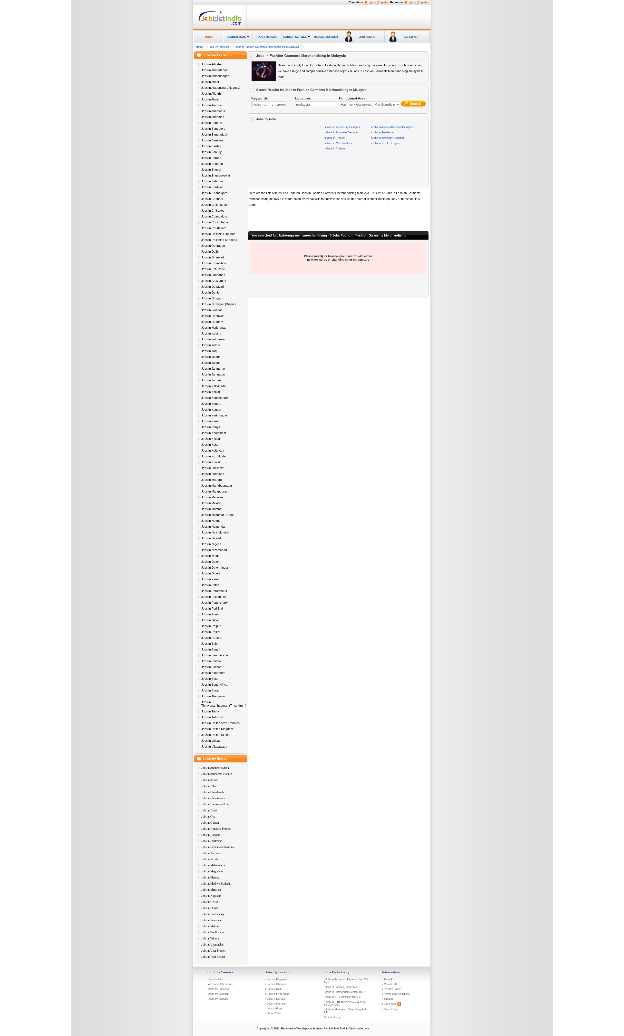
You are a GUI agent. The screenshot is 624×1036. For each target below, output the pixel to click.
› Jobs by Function (218, 988)
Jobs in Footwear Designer (343, 132)
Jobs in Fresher (336, 137)
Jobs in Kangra (211, 403)
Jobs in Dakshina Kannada (219, 240)
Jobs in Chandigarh (214, 193)
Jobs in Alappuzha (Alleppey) (220, 87)
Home (209, 36)
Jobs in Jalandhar (213, 368)
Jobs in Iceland (211, 333)
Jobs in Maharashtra (213, 865)
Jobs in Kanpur (211, 409)
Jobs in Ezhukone (213, 269)
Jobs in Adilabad (212, 64)
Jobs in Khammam (213, 433)
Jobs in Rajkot (210, 632)
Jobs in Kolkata (211, 439)
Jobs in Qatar (210, 620)
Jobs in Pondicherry (214, 602)
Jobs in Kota (209, 444)
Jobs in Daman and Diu (215, 804)
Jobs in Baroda (211, 158)
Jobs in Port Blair (212, 608)
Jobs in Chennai (212, 199)
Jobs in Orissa (209, 902)
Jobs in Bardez (211, 146)
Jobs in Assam (209, 780)
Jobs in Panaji (210, 579)
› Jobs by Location (218, 993)
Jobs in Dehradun (213, 245)
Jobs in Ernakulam (213, 263)
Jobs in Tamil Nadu (212, 932)
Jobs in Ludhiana (212, 474)
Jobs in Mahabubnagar (216, 485)
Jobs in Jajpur (210, 363)
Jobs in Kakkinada (213, 386)
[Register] (383, 2)
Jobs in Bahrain (211, 123)
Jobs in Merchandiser (339, 143)
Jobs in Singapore (213, 673)
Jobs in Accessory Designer (343, 127)
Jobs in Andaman (212, 117)
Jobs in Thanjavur (213, 696)
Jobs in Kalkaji (211, 392)
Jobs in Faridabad (213, 275)
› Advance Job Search (220, 984)
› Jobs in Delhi (273, 988)
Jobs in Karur (210, 421)
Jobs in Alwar (210, 99)
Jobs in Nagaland (211, 896)
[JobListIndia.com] (220, 24)
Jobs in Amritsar (211, 105)
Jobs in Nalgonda (213, 526)
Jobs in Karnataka (211, 853)
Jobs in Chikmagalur (215, 205)
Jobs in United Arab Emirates (220, 723)
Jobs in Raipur (211, 626)
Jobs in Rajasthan (211, 920)
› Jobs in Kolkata (275, 998)
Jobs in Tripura (210, 938)
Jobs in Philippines (213, 597)
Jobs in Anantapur (213, 111)
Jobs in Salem (210, 643)
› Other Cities (273, 1013)
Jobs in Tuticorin (212, 717)
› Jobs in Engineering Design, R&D (344, 991)
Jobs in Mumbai (211, 509)
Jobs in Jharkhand (211, 841)
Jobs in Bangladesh (214, 134)
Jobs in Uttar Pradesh (213, 950)
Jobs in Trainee (336, 148)
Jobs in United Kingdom (217, 729)
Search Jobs (236, 36)
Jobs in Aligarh (211, 93)
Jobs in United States (215, 735)
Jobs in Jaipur (210, 357)
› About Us (388, 979)
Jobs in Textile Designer (386, 143)
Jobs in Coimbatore (214, 216)
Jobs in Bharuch (212, 164)
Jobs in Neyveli (211, 538)
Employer (411, 36)
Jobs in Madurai (212, 480)
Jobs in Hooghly (212, 322)
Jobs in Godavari (212, 286)
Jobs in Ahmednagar (215, 76)
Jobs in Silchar (211, 667)
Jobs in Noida (210, 556)
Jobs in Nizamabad (214, 550)
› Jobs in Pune (273, 1008)
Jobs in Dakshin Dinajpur (218, 234)
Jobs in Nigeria (211, 544)
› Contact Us (389, 984)
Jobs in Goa (208, 816)
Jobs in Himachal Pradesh (216, 828)
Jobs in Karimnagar (214, 415)
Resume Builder (326, 36)
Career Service (295, 36)
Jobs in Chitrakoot (213, 210)
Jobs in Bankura (212, 140)
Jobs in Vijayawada (214, 746)
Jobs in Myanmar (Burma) (218, 515)
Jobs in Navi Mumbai (215, 532)
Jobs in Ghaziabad (213, 281)
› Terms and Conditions (396, 993)
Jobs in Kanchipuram (215, 398)
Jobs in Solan (210, 679)
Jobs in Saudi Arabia (215, 655)
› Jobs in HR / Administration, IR (342, 996)
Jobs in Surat (210, 690)
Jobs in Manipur (210, 877)
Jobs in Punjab (209, 908)
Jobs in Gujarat (210, 822)
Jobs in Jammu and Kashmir (217, 847)
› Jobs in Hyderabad (277, 993)
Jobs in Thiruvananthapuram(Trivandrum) (223, 704)
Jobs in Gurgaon (212, 298)
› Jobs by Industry (217, 998)
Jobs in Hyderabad (213, 327)
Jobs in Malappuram (214, 491)
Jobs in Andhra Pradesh (215, 768)
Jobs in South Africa (214, 684)
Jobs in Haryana (210, 835)
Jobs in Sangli (210, 649)
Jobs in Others (210, 573)
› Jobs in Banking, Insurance (341, 987)
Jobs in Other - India (214, 567)
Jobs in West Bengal (213, 956)
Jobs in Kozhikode (213, 456)
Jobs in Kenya (210, 427)
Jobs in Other (210, 561)
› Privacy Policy (391, 988)
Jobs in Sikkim (210, 926)
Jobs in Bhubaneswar (215, 175)
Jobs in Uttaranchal (212, 944)
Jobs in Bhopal (211, 169)
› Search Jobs (215, 979)
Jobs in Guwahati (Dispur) (218, 304)
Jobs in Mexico (211, 503)
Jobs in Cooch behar (215, 222)
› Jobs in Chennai (275, 984)
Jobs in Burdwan (212, 187)
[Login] (370, 2)
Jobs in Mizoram (211, 889)
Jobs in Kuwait (211, 462)
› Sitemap (387, 998)
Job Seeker (367, 36)
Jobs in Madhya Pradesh (215, 883)
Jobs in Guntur (211, 292)
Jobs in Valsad (211, 740)
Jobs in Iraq (209, 351)
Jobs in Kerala (209, 859)
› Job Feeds (389, 1003)
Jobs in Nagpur (211, 521)
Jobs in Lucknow (212, 468)
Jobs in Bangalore (213, 128)
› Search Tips (390, 1009)
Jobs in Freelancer (383, 132)
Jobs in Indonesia (213, 339)
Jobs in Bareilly (211, 152)
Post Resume (267, 36)
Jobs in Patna (210, 585)
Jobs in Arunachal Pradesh (216, 774)
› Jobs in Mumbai (275, 1003)
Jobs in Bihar (209, 786)
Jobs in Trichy (210, 711)
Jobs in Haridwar (212, 316)
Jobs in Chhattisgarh (213, 798)
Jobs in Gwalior (211, 310)
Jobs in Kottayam (212, 450)
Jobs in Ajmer (210, 82)
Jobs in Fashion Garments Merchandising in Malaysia (267, 46)
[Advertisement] (338, 17)
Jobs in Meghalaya (212, 871)
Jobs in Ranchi (211, 638)
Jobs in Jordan (211, 380)
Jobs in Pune (210, 614)
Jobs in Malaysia (212, 497)
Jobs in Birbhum (212, 181)
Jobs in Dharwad (212, 257)
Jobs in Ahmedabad (214, 70)
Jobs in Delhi (210, 251)
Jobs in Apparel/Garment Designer (392, 127)
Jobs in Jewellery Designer (388, 137)
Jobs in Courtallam (213, 228)
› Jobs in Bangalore (276, 979)
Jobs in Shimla (211, 661)
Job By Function (219, 46)
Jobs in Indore (210, 345)
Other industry (332, 1017)
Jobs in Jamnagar (213, 374)
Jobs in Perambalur (214, 591)
